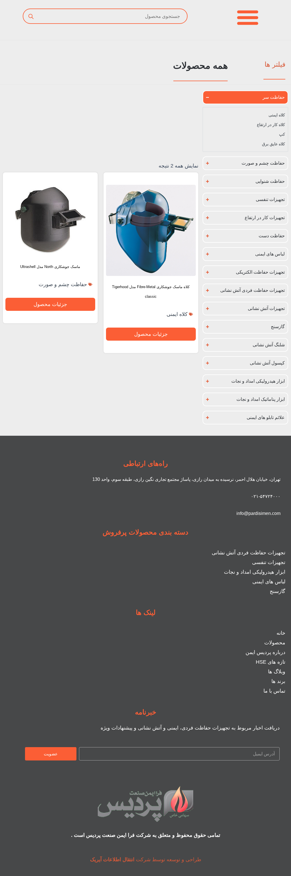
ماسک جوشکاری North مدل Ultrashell (50, 267)
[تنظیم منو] (247, 17)
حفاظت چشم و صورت (63, 284)
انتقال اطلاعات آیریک (112, 859)
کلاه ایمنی (177, 314)
